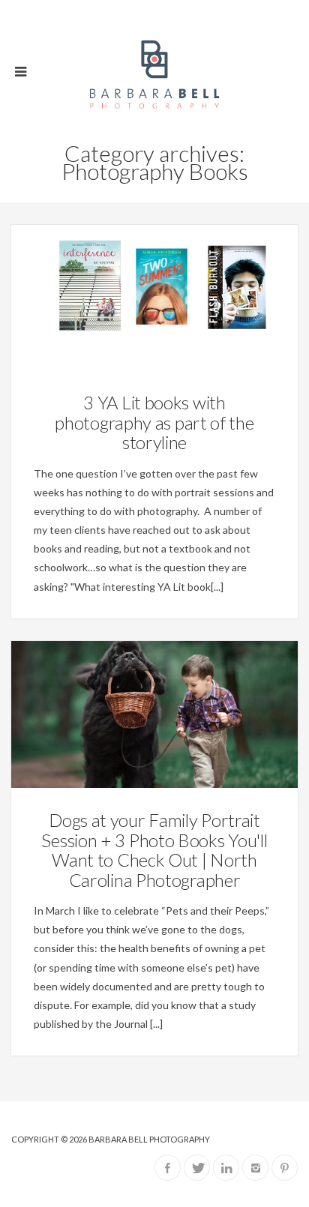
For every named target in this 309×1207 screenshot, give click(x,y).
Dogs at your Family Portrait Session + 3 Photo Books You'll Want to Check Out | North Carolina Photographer (154, 849)
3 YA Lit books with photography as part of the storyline (154, 422)
